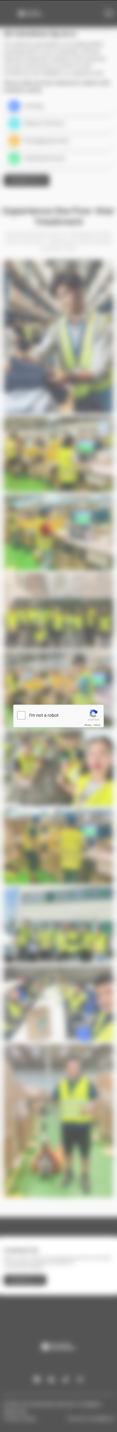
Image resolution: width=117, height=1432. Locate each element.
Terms (96, 725)
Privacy (88, 725)
